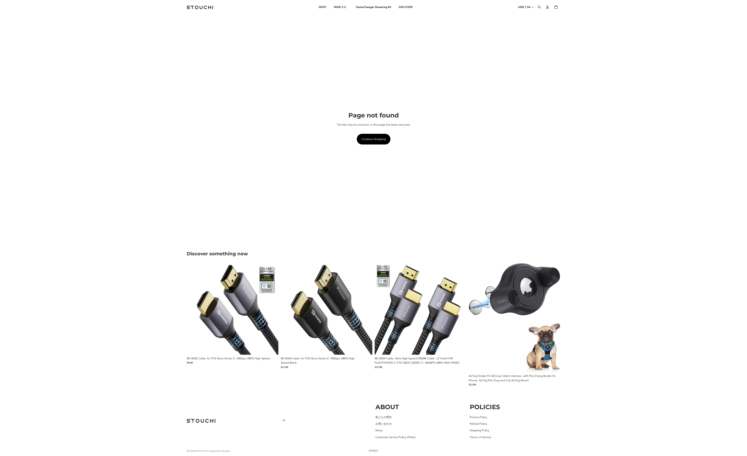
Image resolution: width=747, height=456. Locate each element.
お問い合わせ (383, 423)
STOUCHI (201, 450)
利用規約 (373, 450)
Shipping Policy (479, 430)
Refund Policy (478, 423)
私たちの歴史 (383, 417)
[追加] (554, 366)
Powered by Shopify (218, 450)
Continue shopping (373, 139)
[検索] (539, 7)
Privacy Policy (478, 417)
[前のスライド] (192, 309)
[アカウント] (547, 7)
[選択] (272, 348)
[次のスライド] (272, 309)
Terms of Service (480, 437)
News (379, 430)
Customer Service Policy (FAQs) (395, 437)
